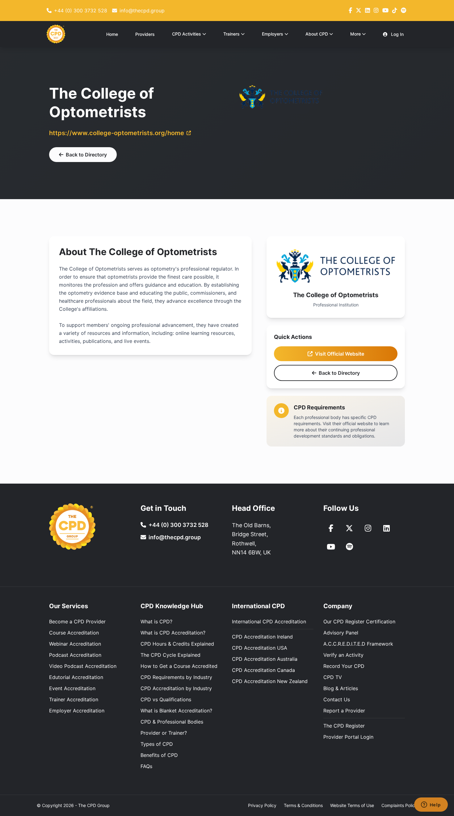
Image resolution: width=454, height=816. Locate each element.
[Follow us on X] (359, 10)
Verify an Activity (343, 655)
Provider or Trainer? (164, 733)
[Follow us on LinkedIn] (367, 10)
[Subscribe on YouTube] (385, 10)
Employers (272, 33)
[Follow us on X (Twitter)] (349, 528)
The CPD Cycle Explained (170, 655)
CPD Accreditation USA (259, 648)
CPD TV (332, 677)
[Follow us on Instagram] (376, 10)
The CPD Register (344, 726)
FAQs (146, 766)
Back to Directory (86, 155)
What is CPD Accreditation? (173, 633)
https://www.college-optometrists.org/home (116, 133)
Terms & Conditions (303, 805)
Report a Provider (344, 710)
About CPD (316, 33)
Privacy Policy (262, 805)
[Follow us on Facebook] (350, 10)
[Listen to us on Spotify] (349, 546)
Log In (397, 34)
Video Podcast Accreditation (82, 666)
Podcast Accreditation (75, 655)
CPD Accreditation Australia (264, 659)
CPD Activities (186, 33)
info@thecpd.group (175, 537)
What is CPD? (156, 621)
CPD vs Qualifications (166, 699)
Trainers (231, 33)
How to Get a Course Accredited (179, 666)
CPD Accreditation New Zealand (270, 681)
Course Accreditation (74, 633)
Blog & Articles (340, 688)
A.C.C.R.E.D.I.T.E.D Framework (358, 644)
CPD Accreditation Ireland (262, 637)
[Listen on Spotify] (403, 10)
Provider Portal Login (348, 737)
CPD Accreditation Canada (263, 670)
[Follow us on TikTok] (394, 10)
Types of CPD (157, 744)
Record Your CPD (343, 666)
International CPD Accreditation (269, 621)
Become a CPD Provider (77, 621)
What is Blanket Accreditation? (176, 710)
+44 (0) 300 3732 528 (178, 525)
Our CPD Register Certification (359, 621)
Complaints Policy (399, 805)
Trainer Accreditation (73, 699)
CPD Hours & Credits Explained (177, 644)
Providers (145, 34)
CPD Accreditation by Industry (176, 688)
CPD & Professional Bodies (172, 722)
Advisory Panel (340, 633)
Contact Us (336, 699)
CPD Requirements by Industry (176, 677)
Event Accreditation (72, 688)
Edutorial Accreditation (76, 677)
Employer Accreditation (76, 710)
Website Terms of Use (352, 805)
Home (112, 34)
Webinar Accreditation (75, 644)
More (355, 33)
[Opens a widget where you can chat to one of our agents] (431, 805)
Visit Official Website (339, 354)
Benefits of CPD (159, 755)
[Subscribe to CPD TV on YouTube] (330, 546)
